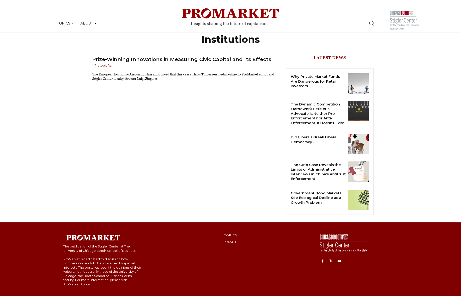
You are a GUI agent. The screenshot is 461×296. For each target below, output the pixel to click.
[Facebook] (323, 261)
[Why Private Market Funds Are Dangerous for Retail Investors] (358, 83)
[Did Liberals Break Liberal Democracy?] (358, 144)
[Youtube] (339, 261)
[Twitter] (331, 261)
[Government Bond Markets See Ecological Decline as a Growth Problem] (358, 200)
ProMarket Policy (76, 284)
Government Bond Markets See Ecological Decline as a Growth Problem (316, 198)
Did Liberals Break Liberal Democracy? (314, 139)
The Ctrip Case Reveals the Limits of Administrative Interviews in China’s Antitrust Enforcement (318, 171)
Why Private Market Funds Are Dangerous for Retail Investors (315, 81)
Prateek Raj (103, 65)
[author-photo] (93, 65)
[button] (371, 23)
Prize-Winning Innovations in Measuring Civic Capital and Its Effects (181, 59)
